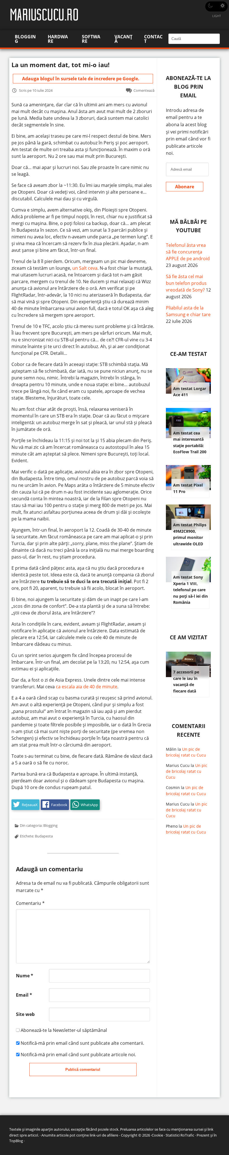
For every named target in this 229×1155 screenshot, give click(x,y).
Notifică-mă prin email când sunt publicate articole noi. (78, 1054)
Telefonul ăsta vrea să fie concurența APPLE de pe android (188, 252)
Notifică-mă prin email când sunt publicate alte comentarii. (82, 1043)
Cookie (157, 1135)
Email (24, 995)
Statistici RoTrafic (180, 1135)
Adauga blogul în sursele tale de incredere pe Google (80, 79)
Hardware (58, 39)
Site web (25, 1014)
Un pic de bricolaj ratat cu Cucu (186, 771)
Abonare (184, 187)
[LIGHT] (216, 6)
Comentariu (30, 903)
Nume (24, 976)
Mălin (171, 749)
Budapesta (44, 836)
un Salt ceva (84, 268)
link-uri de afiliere (104, 1135)
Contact (153, 39)
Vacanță (123, 39)
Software (91, 39)
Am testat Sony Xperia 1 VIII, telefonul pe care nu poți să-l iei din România (190, 589)
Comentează (143, 90)
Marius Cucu (178, 765)
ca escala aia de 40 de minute (86, 687)
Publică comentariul (82, 1069)
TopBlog (16, 1140)
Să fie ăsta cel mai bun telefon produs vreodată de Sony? (186, 283)
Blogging (25, 39)
